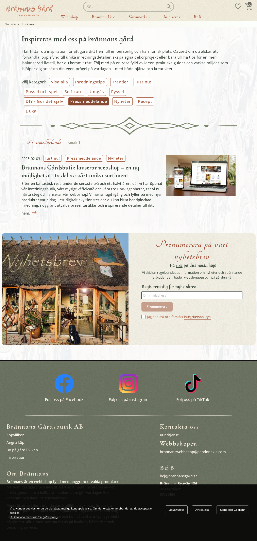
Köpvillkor (15, 434)
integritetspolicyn (197, 317)
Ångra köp (15, 442)
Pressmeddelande (84, 158)
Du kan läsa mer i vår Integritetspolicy (34, 517)
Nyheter (122, 101)
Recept (145, 101)
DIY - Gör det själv (44, 101)
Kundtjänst (169, 434)
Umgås (97, 91)
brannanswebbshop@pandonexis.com (193, 451)
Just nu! (143, 82)
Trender (120, 82)
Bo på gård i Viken (22, 449)
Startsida (10, 24)
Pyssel (117, 91)
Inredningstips (90, 82)
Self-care (74, 91)
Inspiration (15, 457)
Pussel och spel (41, 91)
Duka (31, 111)
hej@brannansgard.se (179, 476)
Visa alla (59, 82)
